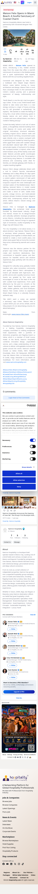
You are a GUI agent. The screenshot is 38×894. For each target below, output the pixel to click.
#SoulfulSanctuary (20, 374)
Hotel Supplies (8, 844)
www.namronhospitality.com (16, 362)
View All (32, 615)
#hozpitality (21, 381)
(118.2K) (27, 53)
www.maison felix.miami (20, 314)
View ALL (19, 698)
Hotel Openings (8, 10)
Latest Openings (9, 808)
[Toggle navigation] (35, 2)
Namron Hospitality (15, 529)
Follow (13, 629)
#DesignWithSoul (20, 377)
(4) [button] (5, 52)
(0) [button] (11, 53)
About (4, 754)
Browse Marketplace (10, 840)
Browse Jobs (7, 801)
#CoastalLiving (8, 377)
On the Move (7, 828)
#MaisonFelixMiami (10, 372)
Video (33, 875)
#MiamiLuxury (21, 379)
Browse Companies (10, 805)
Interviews (7, 824)
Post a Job (6, 812)
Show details (27, 467)
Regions (7, 872)
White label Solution (20, 875)
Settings (9, 754)
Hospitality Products (10, 851)
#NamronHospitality (20, 370)
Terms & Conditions (30, 754)
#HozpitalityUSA (8, 383)
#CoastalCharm (8, 374)
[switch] (33, 446)
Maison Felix (21, 65)
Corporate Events (9, 831)
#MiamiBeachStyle (9, 379)
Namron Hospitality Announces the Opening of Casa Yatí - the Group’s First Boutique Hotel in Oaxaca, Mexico (18, 514)
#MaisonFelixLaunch (24, 372)
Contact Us (7, 542)
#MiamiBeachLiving (10, 381)
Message (17, 542)
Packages (6, 875)
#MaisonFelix (7, 370)
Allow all (19, 473)
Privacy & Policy (18, 754)
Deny (19, 487)
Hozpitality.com (15, 880)
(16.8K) (22, 53)
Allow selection (19, 480)
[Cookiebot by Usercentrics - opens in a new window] (27, 405)
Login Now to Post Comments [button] (19, 398)
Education (13, 878)
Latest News (7, 821)
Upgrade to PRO (19, 692)
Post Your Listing (9, 847)
